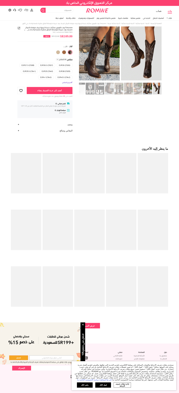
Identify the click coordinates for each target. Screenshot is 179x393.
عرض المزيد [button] (89, 325)
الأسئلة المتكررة (139, 355)
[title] (89, 148)
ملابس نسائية (135, 18)
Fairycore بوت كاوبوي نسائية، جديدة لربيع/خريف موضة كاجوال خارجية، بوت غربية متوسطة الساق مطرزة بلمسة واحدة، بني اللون (48, 28)
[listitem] (153, 180)
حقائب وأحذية (70, 18)
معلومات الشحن (139, 358)
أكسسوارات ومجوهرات (86, 18)
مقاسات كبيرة (123, 18)
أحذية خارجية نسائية (128, 23)
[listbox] (31, 10)
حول (165, 352)
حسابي (120, 352)
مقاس (65, 59)
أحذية (147, 23)
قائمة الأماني (117, 355)
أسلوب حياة (59, 18)
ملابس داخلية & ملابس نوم (106, 18)
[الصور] (120, 53)
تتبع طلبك (118, 358)
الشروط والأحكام (22, 362)
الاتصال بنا (163, 358)
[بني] (70, 52)
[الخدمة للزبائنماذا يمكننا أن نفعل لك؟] (14, 10)
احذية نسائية (140, 23)
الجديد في (146, 18)
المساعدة (141, 352)
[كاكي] (58, 52)
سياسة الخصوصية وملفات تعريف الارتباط (42, 362)
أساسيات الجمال (158, 18)
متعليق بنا (163, 355)
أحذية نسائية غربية (114, 23)
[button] (21, 90)
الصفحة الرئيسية (156, 23)
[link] (89, 3)
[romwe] (97, 10)
